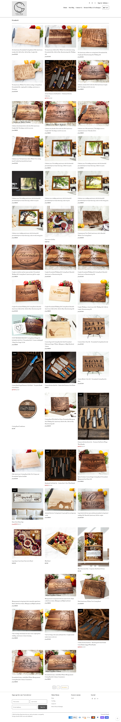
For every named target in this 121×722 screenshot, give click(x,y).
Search (72, 698)
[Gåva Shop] (19, 8)
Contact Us (79, 8)
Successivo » (65, 687)
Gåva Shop (17, 714)
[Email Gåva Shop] (95, 3)
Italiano (105, 3)
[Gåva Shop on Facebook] (89, 3)
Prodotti (15, 20)
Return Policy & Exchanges (92, 8)
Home (65, 8)
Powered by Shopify (105, 714)
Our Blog (71, 8)
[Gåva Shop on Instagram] (92, 3)
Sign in (100, 3)
